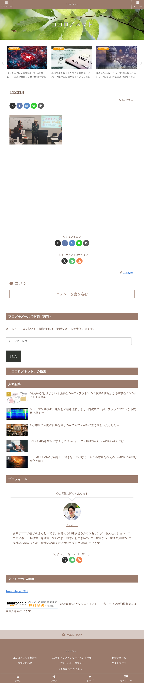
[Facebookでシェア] (20, 106)
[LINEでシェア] (34, 106)
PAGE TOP (73, 635)
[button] (41, 106)
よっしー (72, 525)
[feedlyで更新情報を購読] (72, 261)
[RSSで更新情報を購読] (79, 261)
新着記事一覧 (119, 657)
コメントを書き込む (72, 294)
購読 (13, 356)
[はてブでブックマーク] (27, 106)
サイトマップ (119, 662)
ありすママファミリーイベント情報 (72, 657)
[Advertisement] (72, 191)
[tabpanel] (27, 62)
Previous (2, 63)
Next (141, 63)
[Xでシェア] (12, 106)
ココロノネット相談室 (25, 657)
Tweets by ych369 (17, 591)
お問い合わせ (25, 662)
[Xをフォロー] (64, 261)
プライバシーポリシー (72, 662)
